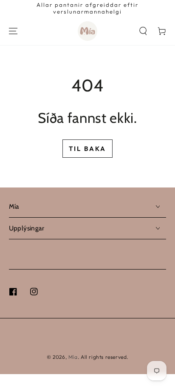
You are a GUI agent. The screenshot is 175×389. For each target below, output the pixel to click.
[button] (143, 31)
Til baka (87, 149)
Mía (73, 357)
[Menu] (13, 31)
